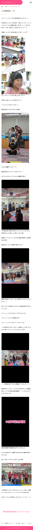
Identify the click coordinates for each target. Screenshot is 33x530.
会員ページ (24, 523)
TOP (2, 523)
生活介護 (18, 523)
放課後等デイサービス (9, 523)
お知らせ (30, 523)
